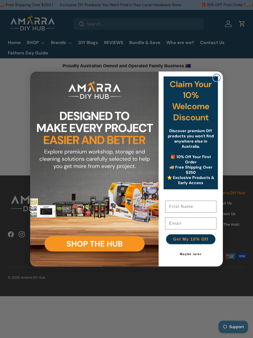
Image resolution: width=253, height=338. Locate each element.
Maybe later (191, 254)
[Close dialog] (216, 77)
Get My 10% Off (190, 239)
